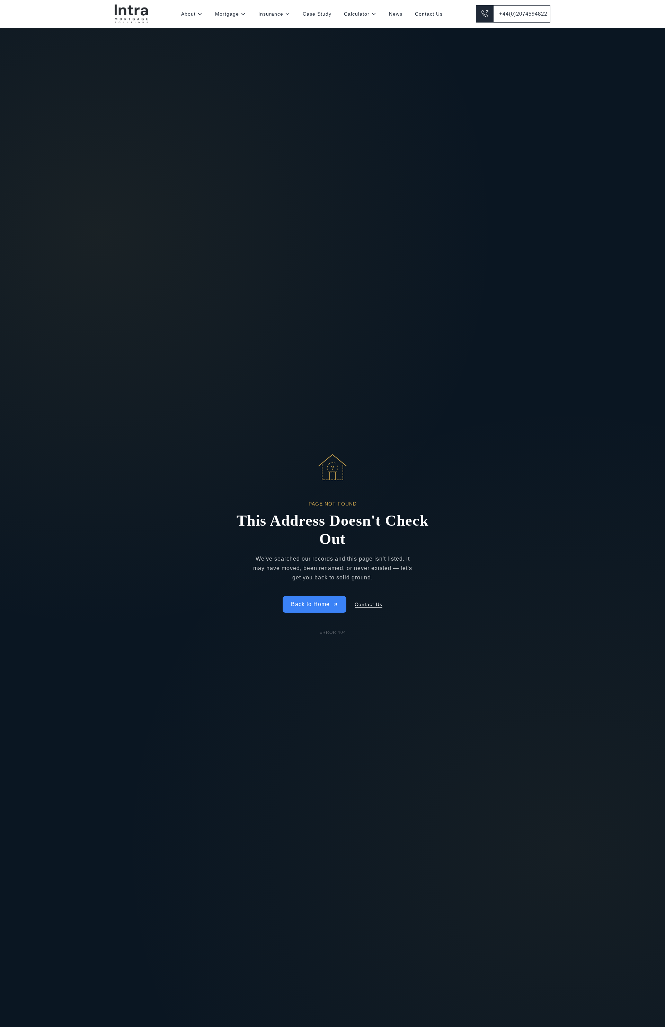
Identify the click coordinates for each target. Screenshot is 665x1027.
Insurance (270, 14)
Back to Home (310, 604)
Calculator (357, 14)
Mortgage (227, 14)
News (395, 14)
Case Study (317, 14)
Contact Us (429, 14)
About (188, 14)
